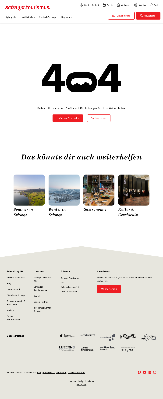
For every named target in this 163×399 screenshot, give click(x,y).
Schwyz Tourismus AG (43, 279)
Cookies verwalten (76, 372)
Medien (10, 310)
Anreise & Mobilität (16, 277)
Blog (9, 283)
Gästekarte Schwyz (16, 295)
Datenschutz (49, 372)
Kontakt (37, 296)
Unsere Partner (41, 302)
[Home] (28, 8)
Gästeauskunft (14, 289)
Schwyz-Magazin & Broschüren (16, 303)
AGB (39, 372)
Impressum (61, 372)
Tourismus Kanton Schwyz (42, 309)
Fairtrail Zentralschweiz (14, 318)
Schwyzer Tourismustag (40, 288)
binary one (81, 384)
